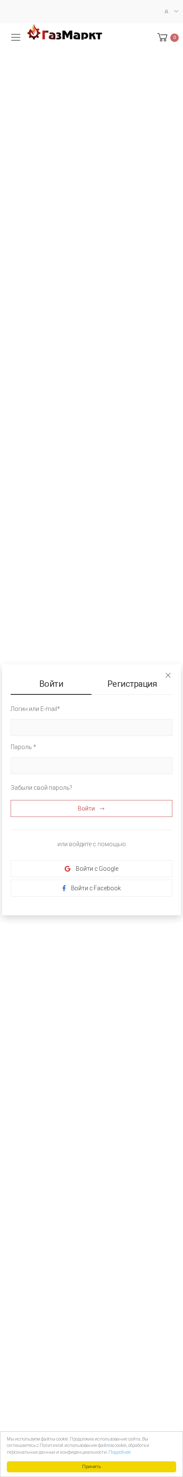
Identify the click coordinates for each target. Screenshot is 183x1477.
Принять (91, 1466)
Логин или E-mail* (35, 708)
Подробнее (120, 1452)
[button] (167, 37)
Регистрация (132, 684)
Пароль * (23, 747)
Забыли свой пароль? (41, 787)
